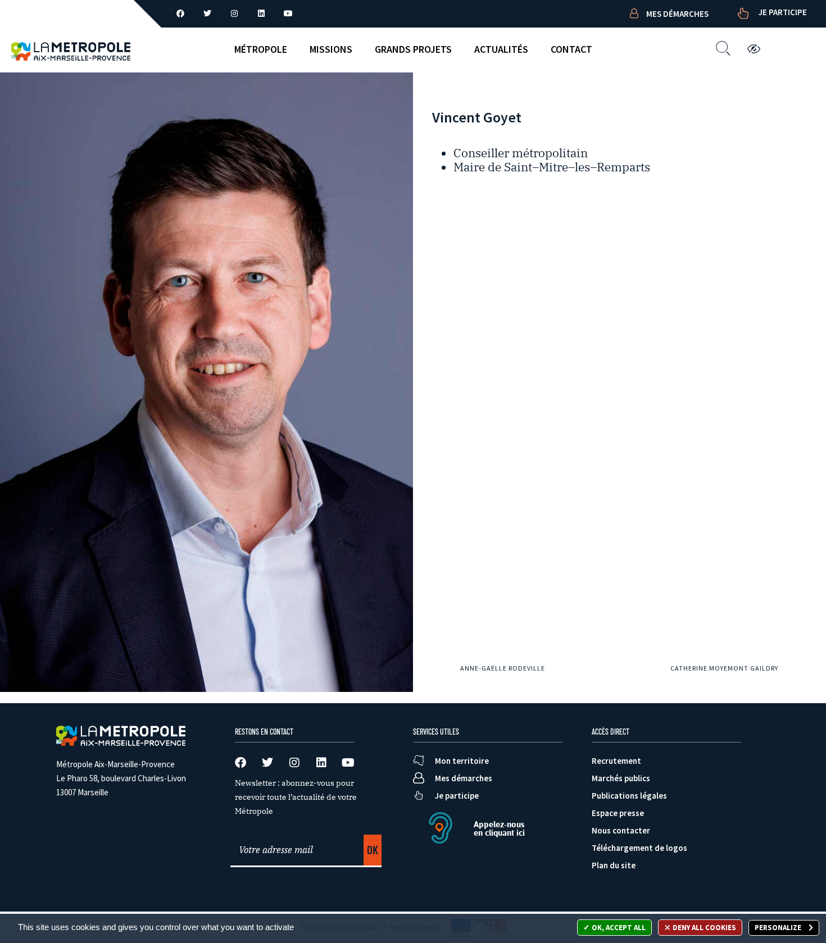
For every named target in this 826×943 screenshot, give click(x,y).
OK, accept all (618, 927)
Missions (331, 49)
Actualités (501, 49)
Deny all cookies (703, 927)
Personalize (779, 927)
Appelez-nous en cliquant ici (499, 828)
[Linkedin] (261, 13)
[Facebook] (180, 13)
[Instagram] (234, 13)
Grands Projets (413, 49)
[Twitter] (207, 13)
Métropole (260, 49)
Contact (571, 49)
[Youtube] (288, 13)
